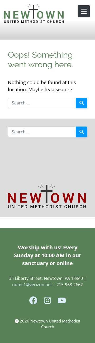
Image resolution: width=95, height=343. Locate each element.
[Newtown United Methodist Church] (34, 14)
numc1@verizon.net (32, 284)
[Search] (81, 103)
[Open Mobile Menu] (84, 11)
